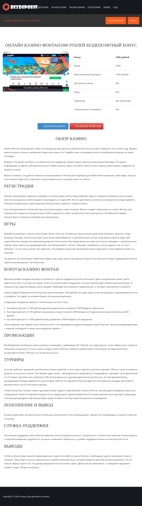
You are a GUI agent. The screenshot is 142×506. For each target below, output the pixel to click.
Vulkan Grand (77, 7)
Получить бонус (54, 126)
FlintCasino (94, 7)
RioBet (107, 7)
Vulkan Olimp (58, 7)
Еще (115, 7)
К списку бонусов (88, 126)
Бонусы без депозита (36, 7)
